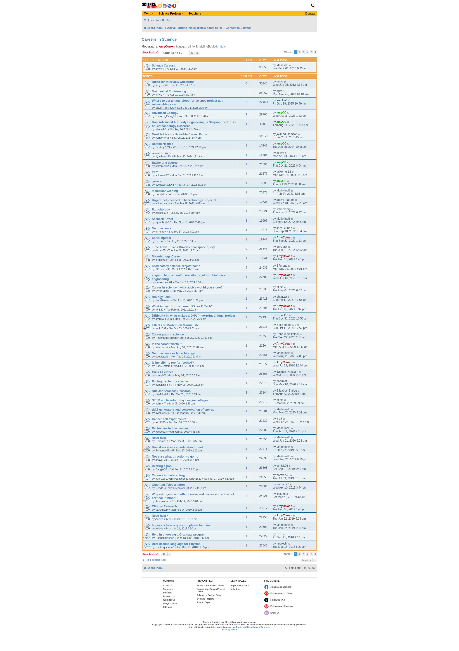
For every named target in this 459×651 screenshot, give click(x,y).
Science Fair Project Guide (210, 585)
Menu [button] (147, 13)
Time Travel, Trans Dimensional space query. (184, 247)
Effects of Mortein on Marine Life (175, 325)
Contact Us (169, 596)
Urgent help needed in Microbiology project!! (184, 200)
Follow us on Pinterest (281, 606)
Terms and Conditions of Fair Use (253, 627)
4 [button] (307, 52)
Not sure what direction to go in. (175, 456)
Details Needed (162, 144)
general (157, 181)
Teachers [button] (195, 13)
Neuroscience (161, 228)
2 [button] (299, 52)
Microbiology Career (166, 256)
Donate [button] (310, 13)
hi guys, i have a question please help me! (182, 525)
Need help (159, 437)
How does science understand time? (178, 447)
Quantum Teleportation (168, 484)
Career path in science (168, 334)
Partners (167, 592)
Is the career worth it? (167, 344)
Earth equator (161, 238)
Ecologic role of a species (170, 381)
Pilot (155, 172)
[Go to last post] (290, 65)
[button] (313, 5)
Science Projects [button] (169, 13)
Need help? (160, 515)
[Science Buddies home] (160, 5)
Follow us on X (277, 600)
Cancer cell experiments (169, 419)
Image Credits (170, 603)
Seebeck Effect (162, 219)
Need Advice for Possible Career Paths (179, 134)
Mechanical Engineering (169, 91)
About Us (168, 585)
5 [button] (311, 52)
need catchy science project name (176, 266)
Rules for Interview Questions (173, 82)
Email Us (275, 613)
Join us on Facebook (280, 587)
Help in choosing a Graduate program (178, 534)
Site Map (167, 607)
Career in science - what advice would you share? (187, 287)
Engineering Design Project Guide (211, 590)
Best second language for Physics (176, 544)
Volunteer (235, 589)
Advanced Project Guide (209, 595)
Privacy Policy (229, 629)
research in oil (162, 153)
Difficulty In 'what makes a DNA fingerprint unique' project (193, 315)
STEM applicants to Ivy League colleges (180, 400)
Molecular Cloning (165, 191)
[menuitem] (166, 20)
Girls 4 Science (162, 372)
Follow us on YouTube (281, 593)
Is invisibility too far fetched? (173, 362)
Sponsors (168, 589)
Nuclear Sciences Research (171, 391)
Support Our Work (240, 585)
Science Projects (205, 599)
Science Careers (163, 65)
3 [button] (303, 52)
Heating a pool (162, 466)
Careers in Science (159, 39)
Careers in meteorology (168, 475)
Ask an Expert (204, 602)
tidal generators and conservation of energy (183, 409)
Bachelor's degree (165, 162)
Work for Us (169, 600)
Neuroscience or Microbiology (173, 353)
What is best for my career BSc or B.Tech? (182, 306)
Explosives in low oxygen (170, 428)
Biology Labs (161, 297)
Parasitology (161, 209)
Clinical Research (164, 506)
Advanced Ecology (165, 113)
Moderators (218, 46)
